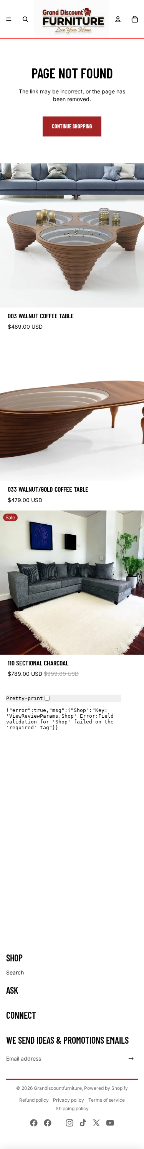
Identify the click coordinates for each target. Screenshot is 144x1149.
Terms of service (106, 1100)
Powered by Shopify (106, 1088)
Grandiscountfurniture (58, 1088)
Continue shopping (72, 126)
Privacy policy (68, 1100)
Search (15, 972)
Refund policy (34, 1100)
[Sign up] (131, 1058)
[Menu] (9, 19)
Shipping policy (72, 1108)
